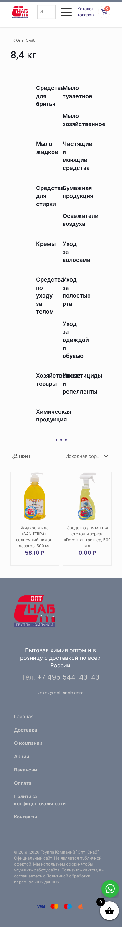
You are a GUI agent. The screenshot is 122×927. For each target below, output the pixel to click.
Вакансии (25, 769)
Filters (25, 456)
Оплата (23, 783)
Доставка (25, 730)
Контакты (25, 816)
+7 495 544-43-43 (68, 677)
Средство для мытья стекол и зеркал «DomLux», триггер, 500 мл (87, 537)
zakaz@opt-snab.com (61, 693)
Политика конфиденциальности (35, 800)
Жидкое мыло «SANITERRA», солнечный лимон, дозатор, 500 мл (34, 537)
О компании (28, 743)
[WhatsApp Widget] (110, 889)
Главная (24, 716)
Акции (21, 756)
